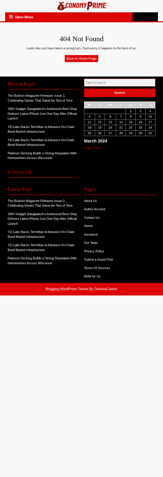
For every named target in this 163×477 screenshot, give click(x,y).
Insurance (91, 234)
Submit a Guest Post (98, 259)
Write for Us (92, 276)
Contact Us (92, 217)
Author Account (94, 209)
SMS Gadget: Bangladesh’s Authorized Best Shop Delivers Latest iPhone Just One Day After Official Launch (42, 113)
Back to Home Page (82, 59)
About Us (90, 201)
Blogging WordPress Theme (67, 289)
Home (88, 226)
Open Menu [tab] (24, 17)
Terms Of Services (97, 268)
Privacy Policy (94, 251)
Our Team (91, 242)
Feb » (98, 148)
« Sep (88, 148)
